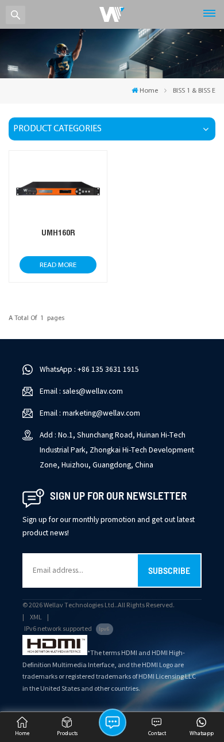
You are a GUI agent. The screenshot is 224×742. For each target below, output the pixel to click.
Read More (58, 265)
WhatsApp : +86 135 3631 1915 (89, 369)
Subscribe (169, 570)
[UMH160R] (57, 220)
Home (149, 90)
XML (36, 617)
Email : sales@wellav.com (81, 391)
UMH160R (58, 232)
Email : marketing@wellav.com (90, 413)
